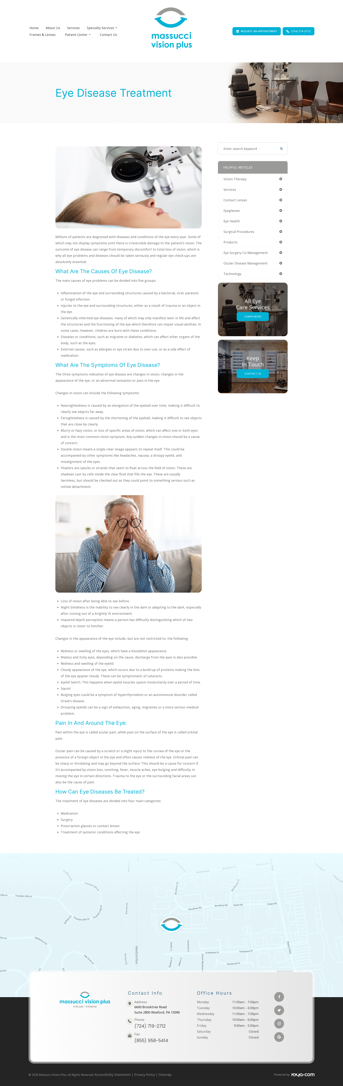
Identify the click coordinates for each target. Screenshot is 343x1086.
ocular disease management (245, 263)
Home (34, 28)
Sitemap (165, 1074)
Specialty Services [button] (100, 28)
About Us (53, 28)
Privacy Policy (144, 1074)
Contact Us (108, 34)
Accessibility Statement (113, 1074)
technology (232, 274)
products (230, 242)
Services (73, 28)
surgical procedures (238, 231)
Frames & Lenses (42, 34)
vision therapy (235, 179)
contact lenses (235, 200)
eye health (231, 221)
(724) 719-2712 (150, 1026)
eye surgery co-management (245, 253)
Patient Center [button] (76, 34)
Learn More (252, 316)
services (229, 189)
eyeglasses (231, 210)
